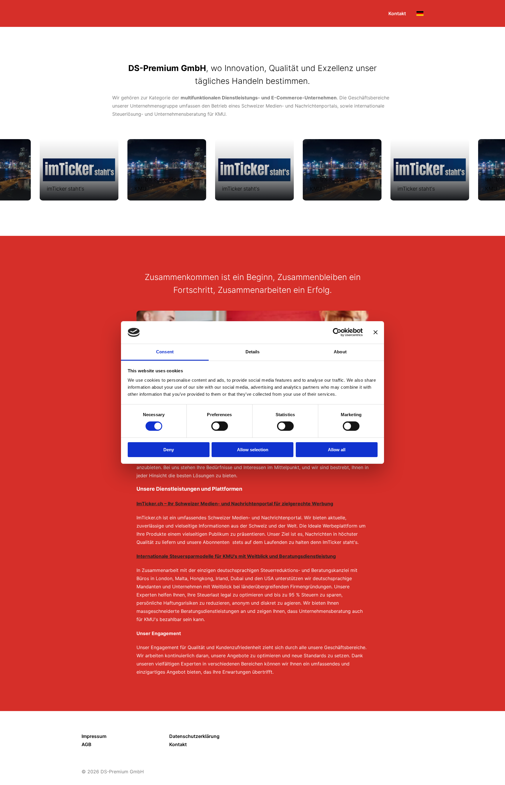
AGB (86, 744)
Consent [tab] (165, 351)
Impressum (94, 736)
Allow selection (252, 449)
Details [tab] (252, 351)
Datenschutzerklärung (194, 736)
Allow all (336, 449)
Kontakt (178, 744)
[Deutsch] (419, 13)
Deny (168, 449)
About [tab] (340, 351)
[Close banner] (375, 332)
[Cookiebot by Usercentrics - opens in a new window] (337, 332)
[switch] (219, 426)
